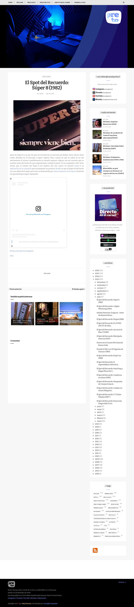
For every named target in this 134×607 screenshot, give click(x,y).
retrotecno (115, 504)
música (96, 497)
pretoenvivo (113, 533)
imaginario (97, 511)
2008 (97, 462)
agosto (99, 294)
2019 (97, 430)
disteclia (97, 525)
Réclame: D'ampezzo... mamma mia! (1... (22, 321)
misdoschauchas (99, 501)
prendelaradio (98, 508)
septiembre (101, 291)
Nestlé (58, 169)
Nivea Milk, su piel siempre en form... (45, 321)
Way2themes (26, 603)
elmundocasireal (99, 522)
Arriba (121, 582)
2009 (97, 459)
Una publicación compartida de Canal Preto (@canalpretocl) (38, 242)
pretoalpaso (107, 497)
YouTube (26, 598)
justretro (112, 522)
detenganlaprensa (100, 529)
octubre (100, 288)
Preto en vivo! (45, 2)
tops (105, 525)
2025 (97, 273)
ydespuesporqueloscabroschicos (105, 518)
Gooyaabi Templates (50, 603)
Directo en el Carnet (62, 2)
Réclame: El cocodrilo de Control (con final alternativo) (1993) (113, 135)
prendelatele (109, 493)
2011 (96, 453)
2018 (97, 433)
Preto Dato (31, 2)
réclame (47, 76)
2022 (97, 424)
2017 (97, 436)
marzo (99, 415)
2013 (97, 447)
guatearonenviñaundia (113, 511)
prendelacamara (99, 533)
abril (99, 412)
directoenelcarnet (100, 504)
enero (99, 421)
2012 (97, 450)
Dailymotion (41, 598)
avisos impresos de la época (65, 171)
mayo (99, 409)
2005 (97, 471)
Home (10, 2)
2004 (97, 474)
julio (99, 297)
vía (11, 256)
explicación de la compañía (20, 169)
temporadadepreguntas (112, 536)
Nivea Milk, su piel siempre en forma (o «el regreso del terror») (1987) (113, 170)
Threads (19, 598)
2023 (97, 279)
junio (99, 406)
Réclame (20, 2)
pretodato (112, 515)
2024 (97, 276)
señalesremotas (113, 508)
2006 (97, 468)
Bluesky (33, 598)
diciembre (101, 282)
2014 (97, 444)
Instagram (11, 598)
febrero (100, 418)
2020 (97, 427)
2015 (97, 442)
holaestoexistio (99, 515)
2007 (97, 465)
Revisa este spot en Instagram (21, 251)
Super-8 (77, 166)
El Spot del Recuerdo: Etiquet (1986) (110, 319)
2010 (97, 456)
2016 (97, 439)
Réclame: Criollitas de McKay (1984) (71, 321)
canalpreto (114, 501)
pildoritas (113, 529)
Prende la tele (79, 2)
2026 (97, 271)
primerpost (97, 536)
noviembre (101, 285)
